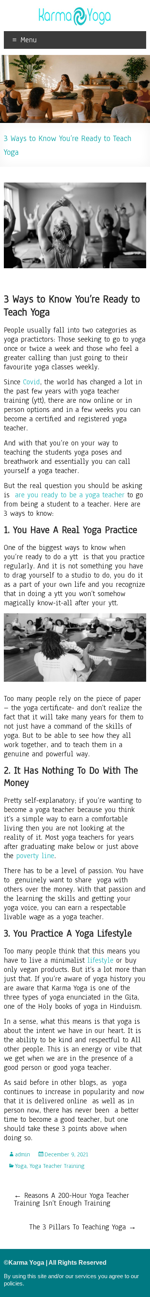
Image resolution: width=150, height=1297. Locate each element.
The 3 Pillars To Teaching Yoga (82, 1227)
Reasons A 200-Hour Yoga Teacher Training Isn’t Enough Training (71, 1199)
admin (22, 1154)
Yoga (21, 1166)
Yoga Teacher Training (57, 1166)
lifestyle (100, 960)
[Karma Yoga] (75, 10)
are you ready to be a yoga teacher (70, 495)
